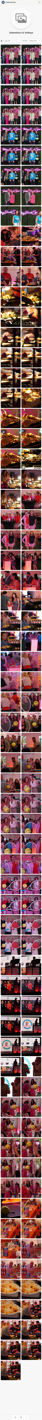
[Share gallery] (15, 1417)
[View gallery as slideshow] (21, 1417)
